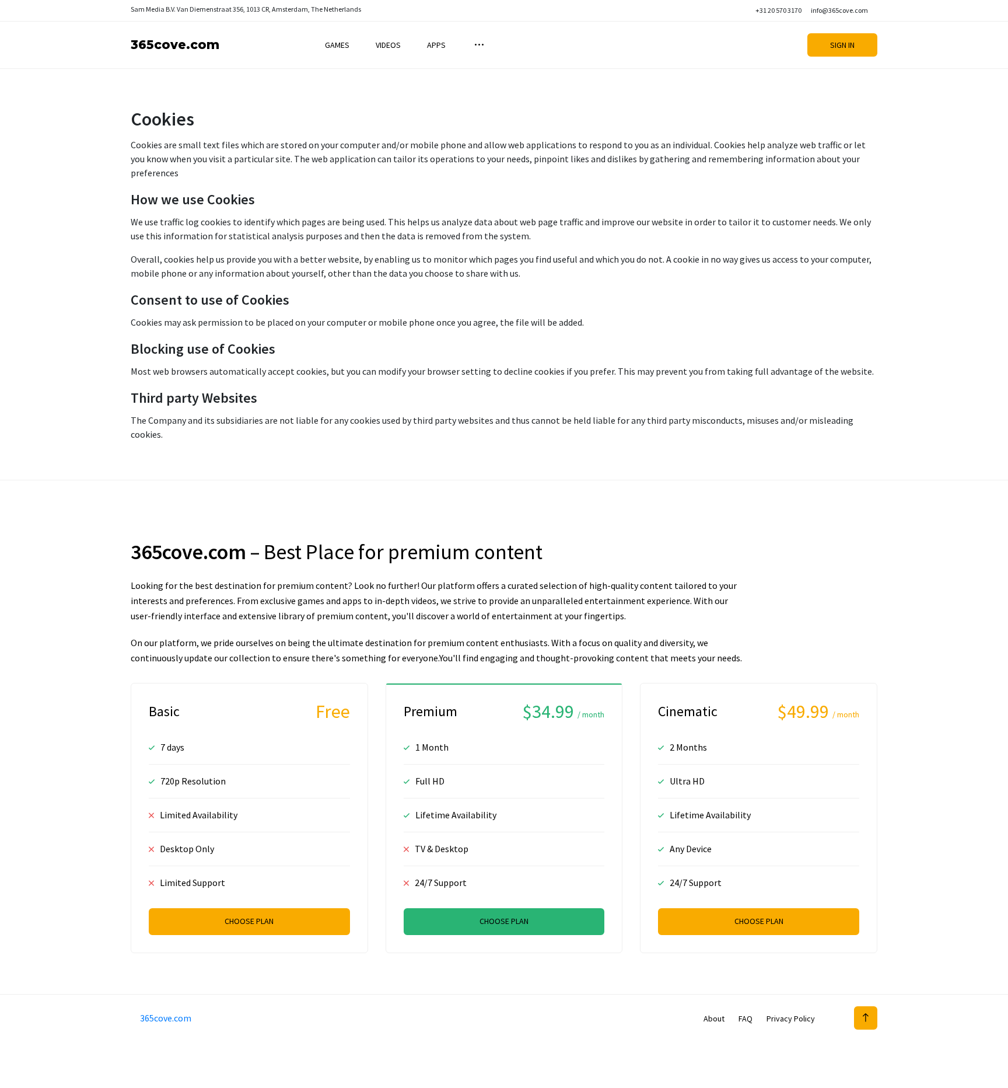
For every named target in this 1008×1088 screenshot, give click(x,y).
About (714, 1018)
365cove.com (175, 44)
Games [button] (337, 45)
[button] (478, 45)
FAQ (745, 1018)
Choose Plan (249, 921)
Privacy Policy (790, 1018)
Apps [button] (436, 45)
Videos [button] (388, 45)
